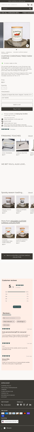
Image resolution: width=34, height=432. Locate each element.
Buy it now (17, 109)
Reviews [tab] (7, 313)
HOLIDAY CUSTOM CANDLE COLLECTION (14, 53)
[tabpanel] (17, 342)
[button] (17, 292)
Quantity (4, 85)
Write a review (17, 306)
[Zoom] (27, 45)
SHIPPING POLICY (6, 385)
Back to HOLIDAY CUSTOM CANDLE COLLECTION (18, 256)
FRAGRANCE (5, 91)
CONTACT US (4, 393)
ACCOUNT (4, 397)
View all (30, 135)
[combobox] (17, 8)
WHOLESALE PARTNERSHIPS (9, 387)
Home (2, 52)
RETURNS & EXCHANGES (8, 395)
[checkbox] (6, 325)
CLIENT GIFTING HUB (7, 391)
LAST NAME (5, 97)
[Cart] (28, 4)
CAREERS (3, 389)
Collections (9, 52)
